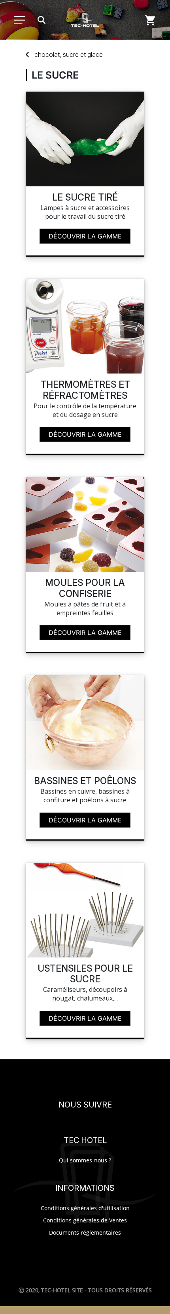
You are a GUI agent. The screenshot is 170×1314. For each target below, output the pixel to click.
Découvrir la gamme (85, 236)
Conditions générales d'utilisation (85, 1208)
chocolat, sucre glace (68, 54)
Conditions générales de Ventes (85, 1220)
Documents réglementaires (85, 1232)
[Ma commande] (150, 20)
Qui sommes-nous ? (85, 1160)
